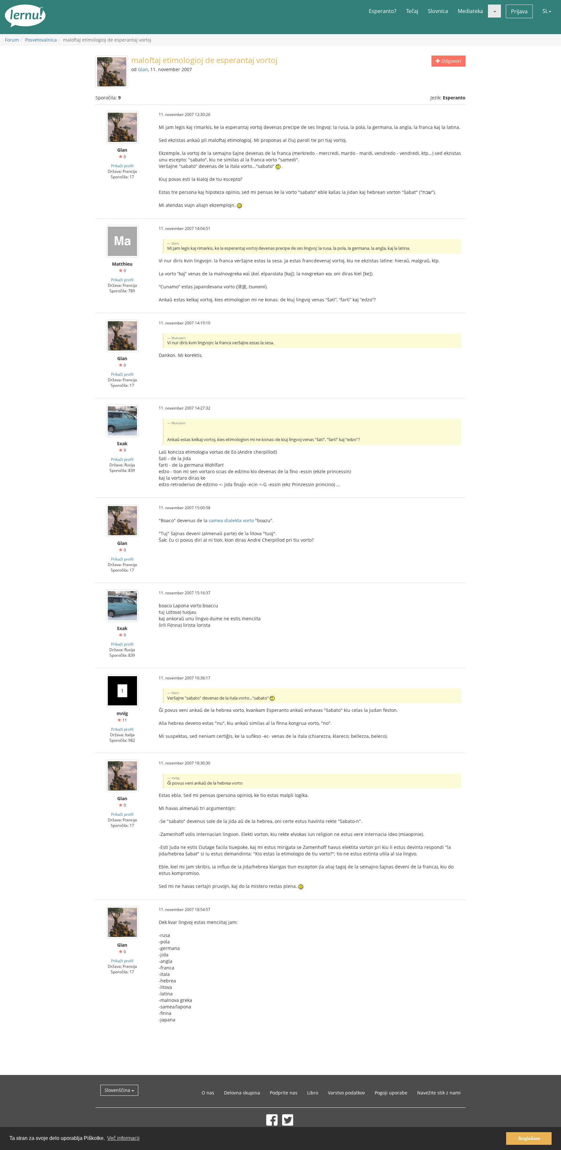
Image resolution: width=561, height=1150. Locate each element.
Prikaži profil (122, 165)
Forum (12, 40)
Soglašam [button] (529, 1138)
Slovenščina (118, 1090)
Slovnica (438, 11)
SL (545, 11)
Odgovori (450, 61)
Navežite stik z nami (439, 1093)
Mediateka (470, 11)
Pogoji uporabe (391, 1093)
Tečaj (412, 11)
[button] (494, 11)
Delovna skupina (242, 1093)
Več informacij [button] (123, 1138)
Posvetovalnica (41, 40)
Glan (143, 69)
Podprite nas (283, 1093)
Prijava (519, 11)
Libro (312, 1093)
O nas (208, 1093)
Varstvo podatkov (346, 1093)
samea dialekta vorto (231, 520)
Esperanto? (382, 11)
